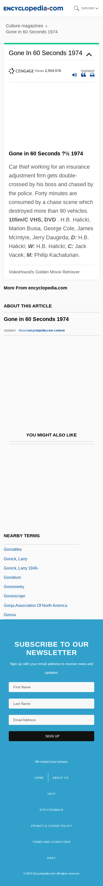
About (41, 330)
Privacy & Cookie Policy (51, 825)
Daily (51, 857)
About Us (60, 777)
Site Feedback (51, 809)
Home (39, 777)
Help (51, 793)
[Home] (33, 8)
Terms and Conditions (51, 841)
